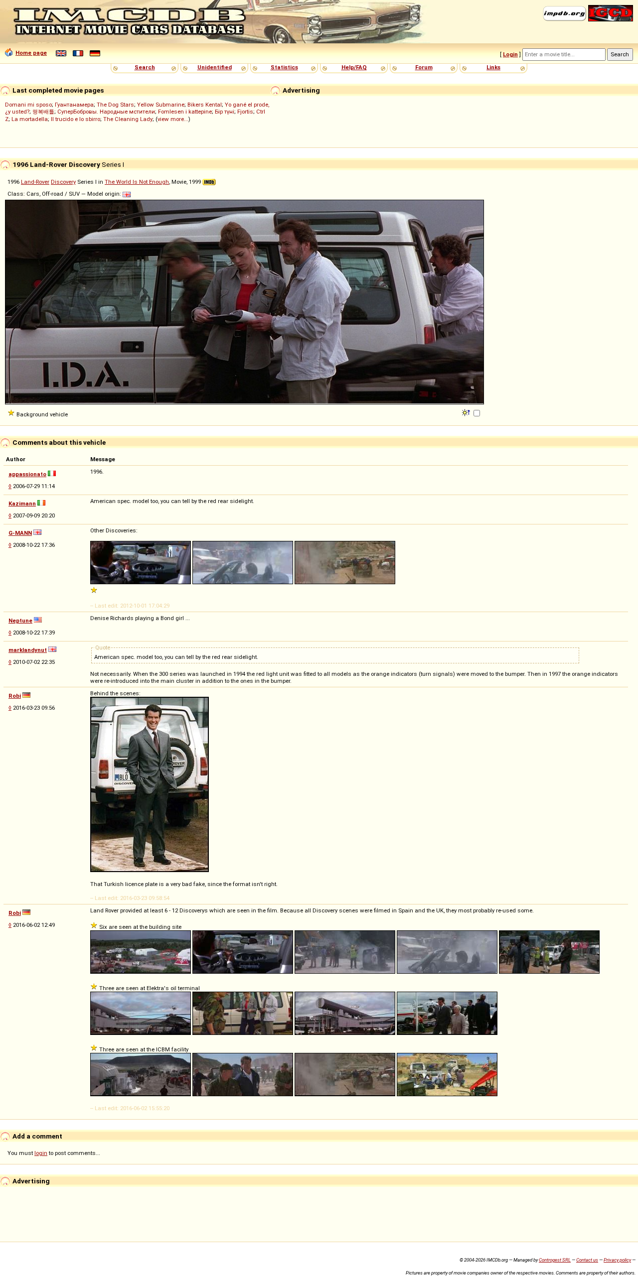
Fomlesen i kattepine (185, 111)
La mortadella (29, 119)
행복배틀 (43, 111)
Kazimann (22, 503)
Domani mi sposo (28, 104)
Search (145, 67)
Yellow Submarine (160, 104)
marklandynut (27, 649)
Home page (31, 52)
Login (510, 54)
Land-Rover (35, 181)
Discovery (63, 181)
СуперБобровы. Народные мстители (106, 111)
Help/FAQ (354, 67)
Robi (14, 695)
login (40, 1153)
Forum (424, 67)
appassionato (27, 474)
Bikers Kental (204, 104)
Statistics (284, 67)
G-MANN (20, 532)
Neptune (20, 620)
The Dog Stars (115, 104)
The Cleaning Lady (128, 119)
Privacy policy (617, 1260)
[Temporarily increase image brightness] (467, 411)
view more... (173, 119)
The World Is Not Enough (137, 181)
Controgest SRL (555, 1260)
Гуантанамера (74, 104)
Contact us (587, 1260)
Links (493, 67)
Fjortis (245, 111)
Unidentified (214, 67)
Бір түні (224, 111)
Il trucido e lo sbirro (75, 119)
